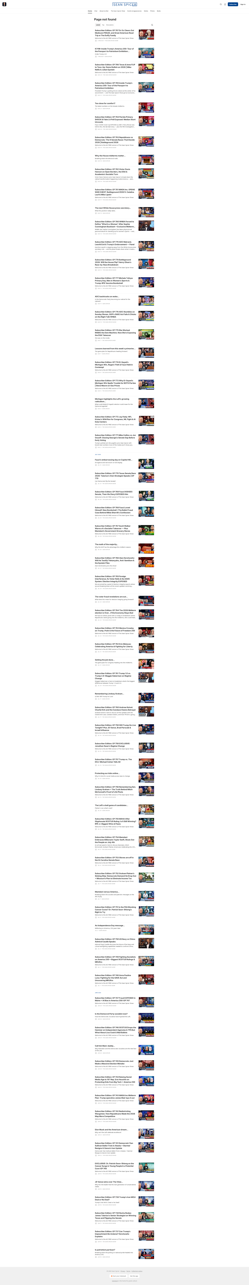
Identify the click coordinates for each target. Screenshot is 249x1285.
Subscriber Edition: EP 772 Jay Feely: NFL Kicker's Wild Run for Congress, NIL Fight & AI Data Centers (115, 419)
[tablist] (105, 25)
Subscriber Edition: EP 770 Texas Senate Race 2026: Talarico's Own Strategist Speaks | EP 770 (115, 476)
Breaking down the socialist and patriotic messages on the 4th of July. (114, 895)
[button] (90, 11)
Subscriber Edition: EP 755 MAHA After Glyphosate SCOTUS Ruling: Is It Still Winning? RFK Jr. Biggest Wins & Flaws (115, 821)
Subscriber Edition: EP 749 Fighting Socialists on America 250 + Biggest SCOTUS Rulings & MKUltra (115, 959)
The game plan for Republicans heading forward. (111, 351)
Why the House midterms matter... (110, 156)
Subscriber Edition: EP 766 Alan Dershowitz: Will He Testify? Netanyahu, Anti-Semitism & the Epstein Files (115, 560)
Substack (115, 1281)
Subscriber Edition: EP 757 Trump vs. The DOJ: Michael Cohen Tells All (113, 760)
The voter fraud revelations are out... (111, 597)
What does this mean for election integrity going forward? (114, 599)
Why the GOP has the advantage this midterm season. (113, 547)
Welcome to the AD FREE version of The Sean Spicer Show (114, 38)
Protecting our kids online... (107, 773)
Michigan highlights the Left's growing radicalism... (112, 400)
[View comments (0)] (109, 43)
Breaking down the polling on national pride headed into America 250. (114, 1253)
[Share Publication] (225, 4)
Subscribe (233, 4)
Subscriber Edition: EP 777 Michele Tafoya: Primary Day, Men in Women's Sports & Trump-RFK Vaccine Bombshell (114, 280)
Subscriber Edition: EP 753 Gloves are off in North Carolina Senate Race (114, 858)
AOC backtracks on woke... (107, 296)
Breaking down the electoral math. (106, 158)
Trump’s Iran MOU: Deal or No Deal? (107, 1202)
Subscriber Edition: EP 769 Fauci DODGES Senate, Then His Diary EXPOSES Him (113, 493)
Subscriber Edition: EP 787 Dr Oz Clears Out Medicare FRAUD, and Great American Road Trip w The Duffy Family (114, 33)
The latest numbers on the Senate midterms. (110, 106)
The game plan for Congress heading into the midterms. (113, 663)
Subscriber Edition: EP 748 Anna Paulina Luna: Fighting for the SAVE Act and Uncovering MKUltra (113, 978)
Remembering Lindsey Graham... (109, 694)
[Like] (96, 43)
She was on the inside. (102, 338)
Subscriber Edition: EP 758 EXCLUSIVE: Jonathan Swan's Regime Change (112, 744)
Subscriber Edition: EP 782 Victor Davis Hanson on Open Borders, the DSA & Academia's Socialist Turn (112, 171)
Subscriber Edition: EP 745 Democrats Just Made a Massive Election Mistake (114, 1062)
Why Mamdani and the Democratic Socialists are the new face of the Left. (115, 1049)
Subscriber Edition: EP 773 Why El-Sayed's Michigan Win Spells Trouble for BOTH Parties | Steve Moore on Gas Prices (115, 383)
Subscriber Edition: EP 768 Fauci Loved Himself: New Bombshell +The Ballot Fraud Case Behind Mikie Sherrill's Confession (114, 510)
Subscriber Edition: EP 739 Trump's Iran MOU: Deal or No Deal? (115, 1198)
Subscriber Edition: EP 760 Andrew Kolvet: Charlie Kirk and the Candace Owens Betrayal (115, 708)
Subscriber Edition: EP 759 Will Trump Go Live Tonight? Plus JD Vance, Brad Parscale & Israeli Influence (115, 727)
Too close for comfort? (105, 103)
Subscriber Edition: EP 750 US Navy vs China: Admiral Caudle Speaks (115, 940)
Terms (128, 1271)
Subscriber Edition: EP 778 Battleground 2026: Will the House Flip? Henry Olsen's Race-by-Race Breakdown (113, 262)
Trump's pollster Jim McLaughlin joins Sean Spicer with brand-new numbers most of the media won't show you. (114, 444)
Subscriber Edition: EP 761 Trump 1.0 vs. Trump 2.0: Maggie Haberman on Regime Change (113, 676)
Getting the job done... (105, 660)
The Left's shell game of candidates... (111, 805)
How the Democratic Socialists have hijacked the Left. (113, 1017)
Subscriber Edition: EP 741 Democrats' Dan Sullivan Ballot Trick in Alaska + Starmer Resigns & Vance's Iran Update (114, 1145)
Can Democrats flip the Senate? (105, 481)
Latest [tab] (98, 25)
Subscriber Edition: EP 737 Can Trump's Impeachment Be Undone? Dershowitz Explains (112, 1234)
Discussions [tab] (110, 25)
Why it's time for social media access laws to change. (112, 776)
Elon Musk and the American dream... (111, 1130)
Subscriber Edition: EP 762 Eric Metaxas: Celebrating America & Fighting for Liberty (114, 645)
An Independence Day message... (110, 925)
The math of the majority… (106, 544)
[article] (124, 36)
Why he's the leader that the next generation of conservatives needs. (115, 1186)
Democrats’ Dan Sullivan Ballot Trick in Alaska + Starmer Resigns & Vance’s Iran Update (113, 1152)
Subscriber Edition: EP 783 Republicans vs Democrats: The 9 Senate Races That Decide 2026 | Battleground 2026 (115, 140)
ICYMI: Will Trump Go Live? (104, 696)
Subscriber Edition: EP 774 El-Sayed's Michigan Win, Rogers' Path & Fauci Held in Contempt (114, 364)
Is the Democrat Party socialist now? (111, 1014)
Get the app (134, 1276)
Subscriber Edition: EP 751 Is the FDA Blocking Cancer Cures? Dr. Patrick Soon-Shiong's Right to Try (115, 909)
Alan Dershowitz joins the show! (105, 566)
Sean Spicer (108, 56)
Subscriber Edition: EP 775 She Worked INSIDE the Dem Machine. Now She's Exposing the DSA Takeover (115, 332)
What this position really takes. (105, 211)
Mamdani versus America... (107, 892)
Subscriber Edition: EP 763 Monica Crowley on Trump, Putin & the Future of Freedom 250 (115, 629)
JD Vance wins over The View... (109, 1182)
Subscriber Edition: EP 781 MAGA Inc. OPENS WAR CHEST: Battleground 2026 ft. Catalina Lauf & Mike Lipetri (115, 192)
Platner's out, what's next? (103, 808)
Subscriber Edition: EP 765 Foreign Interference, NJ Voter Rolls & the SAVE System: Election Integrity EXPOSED (112, 579)
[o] (146, 34)
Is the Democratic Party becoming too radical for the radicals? (112, 300)
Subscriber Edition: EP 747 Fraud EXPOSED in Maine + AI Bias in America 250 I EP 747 (115, 999)
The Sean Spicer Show (111, 40)
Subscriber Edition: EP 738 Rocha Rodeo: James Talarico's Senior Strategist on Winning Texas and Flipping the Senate (115, 1215)
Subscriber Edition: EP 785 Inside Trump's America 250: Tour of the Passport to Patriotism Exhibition (113, 85)
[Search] (221, 4)
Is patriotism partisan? (105, 1250)
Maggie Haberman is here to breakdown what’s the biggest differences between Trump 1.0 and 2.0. (115, 682)
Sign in (242, 4)
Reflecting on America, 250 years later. (108, 928)
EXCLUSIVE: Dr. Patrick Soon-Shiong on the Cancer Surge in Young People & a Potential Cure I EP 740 (114, 1166)
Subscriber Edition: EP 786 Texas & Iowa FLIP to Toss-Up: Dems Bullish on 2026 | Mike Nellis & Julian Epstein (115, 67)
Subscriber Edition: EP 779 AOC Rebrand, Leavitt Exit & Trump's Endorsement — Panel (114, 243)
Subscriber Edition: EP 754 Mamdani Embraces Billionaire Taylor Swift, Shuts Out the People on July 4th (114, 839)
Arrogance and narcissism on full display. (108, 462)
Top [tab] (103, 25)
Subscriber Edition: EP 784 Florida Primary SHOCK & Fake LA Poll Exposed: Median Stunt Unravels (115, 119)
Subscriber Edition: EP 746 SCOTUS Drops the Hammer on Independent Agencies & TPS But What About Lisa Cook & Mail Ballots (115, 1030)
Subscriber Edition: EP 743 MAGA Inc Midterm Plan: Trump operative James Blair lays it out (115, 1096)
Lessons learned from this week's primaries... (115, 348)
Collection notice (137, 1271)
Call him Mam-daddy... (105, 1046)
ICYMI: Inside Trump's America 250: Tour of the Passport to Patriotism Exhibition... (114, 50)
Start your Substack (119, 1276)
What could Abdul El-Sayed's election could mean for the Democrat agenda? (114, 405)
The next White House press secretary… (113, 208)
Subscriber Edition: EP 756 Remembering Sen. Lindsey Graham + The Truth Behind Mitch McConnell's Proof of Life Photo (115, 789)
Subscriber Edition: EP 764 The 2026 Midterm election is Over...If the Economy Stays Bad (115, 611)
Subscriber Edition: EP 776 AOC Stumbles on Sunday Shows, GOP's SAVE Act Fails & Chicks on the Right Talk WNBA (115, 314)
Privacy (123, 1271)
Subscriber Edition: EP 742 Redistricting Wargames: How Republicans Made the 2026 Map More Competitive (115, 1113)
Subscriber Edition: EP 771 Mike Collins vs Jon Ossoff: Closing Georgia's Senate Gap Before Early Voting (115, 437)
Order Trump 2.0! (101, 54)
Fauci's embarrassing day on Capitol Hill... (113, 460)
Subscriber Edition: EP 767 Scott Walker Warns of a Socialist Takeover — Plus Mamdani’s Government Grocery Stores (113, 528)
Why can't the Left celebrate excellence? (108, 1132)
